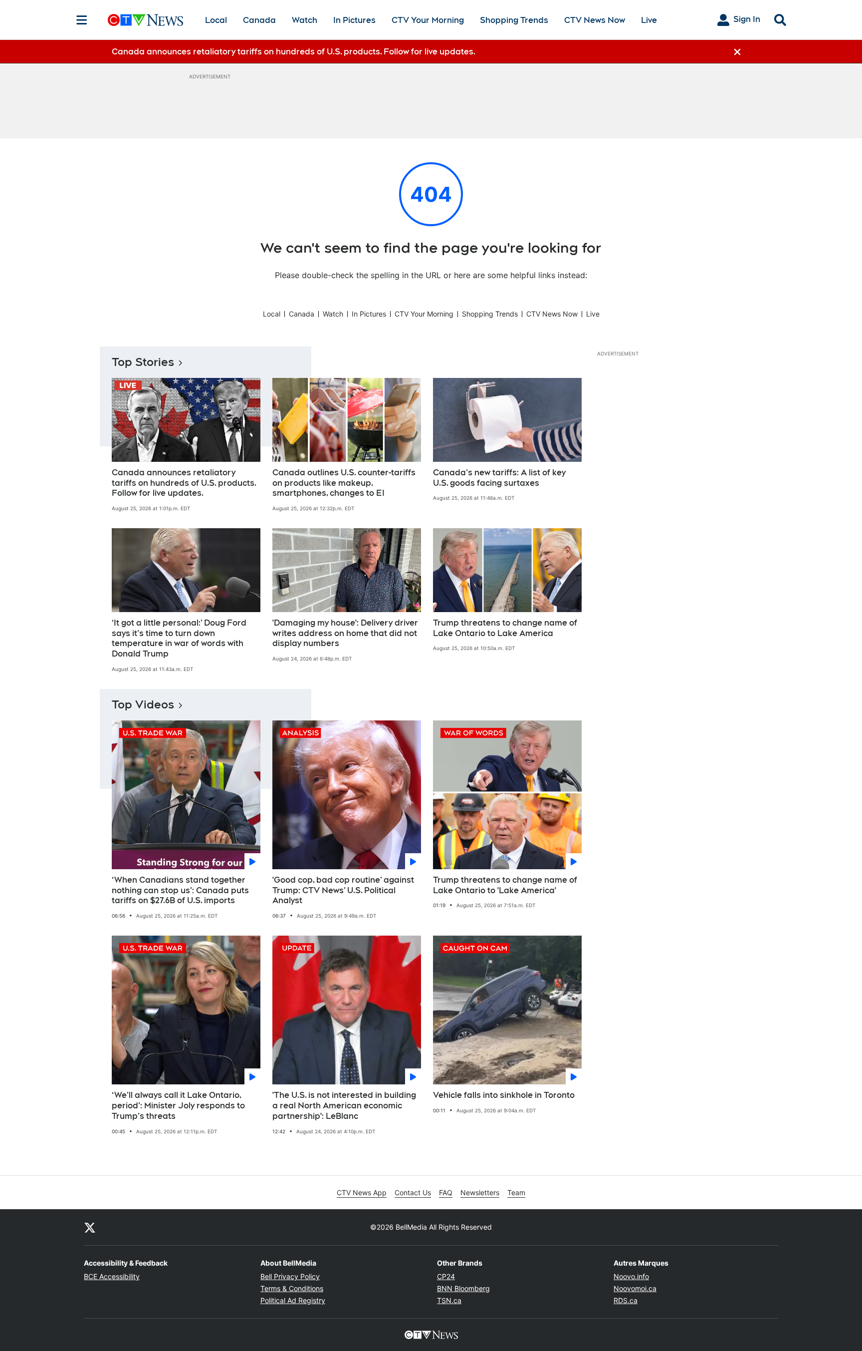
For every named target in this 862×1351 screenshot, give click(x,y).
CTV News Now (594, 20)
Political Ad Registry (292, 1300)
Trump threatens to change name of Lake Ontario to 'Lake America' (505, 885)
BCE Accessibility (112, 1276)
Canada (259, 20)
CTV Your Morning (428, 20)
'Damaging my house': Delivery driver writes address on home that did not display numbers (345, 633)
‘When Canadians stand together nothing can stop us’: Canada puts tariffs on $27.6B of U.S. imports (180, 890)
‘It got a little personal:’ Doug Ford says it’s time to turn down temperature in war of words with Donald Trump (179, 638)
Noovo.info (631, 1276)
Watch (304, 20)
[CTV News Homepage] (145, 20)
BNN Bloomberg (463, 1288)
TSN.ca (449, 1300)
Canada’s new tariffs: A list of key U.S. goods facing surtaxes (499, 478)
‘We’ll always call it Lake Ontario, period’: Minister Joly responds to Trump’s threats (178, 1105)
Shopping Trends (514, 20)
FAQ (445, 1192)
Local (216, 20)
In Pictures (354, 20)
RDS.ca (626, 1300)
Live (649, 20)
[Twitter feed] (90, 1227)
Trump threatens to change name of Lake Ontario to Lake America (505, 628)
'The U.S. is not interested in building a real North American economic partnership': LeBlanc (344, 1105)
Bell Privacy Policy (290, 1276)
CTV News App (362, 1192)
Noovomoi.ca (635, 1288)
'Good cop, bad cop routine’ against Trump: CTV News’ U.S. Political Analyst (343, 890)
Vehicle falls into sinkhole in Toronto (504, 1095)
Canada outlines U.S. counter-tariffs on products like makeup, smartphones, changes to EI (344, 483)
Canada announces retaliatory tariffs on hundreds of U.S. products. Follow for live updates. (184, 483)
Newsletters (479, 1192)
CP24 (446, 1276)
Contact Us (413, 1192)
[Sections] (82, 20)
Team (516, 1192)
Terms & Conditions (291, 1288)
